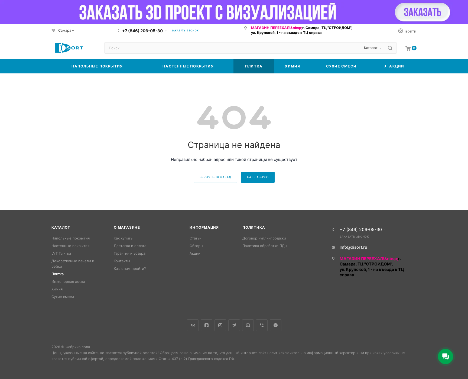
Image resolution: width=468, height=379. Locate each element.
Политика (253, 227)
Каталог (60, 227)
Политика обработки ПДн (264, 246)
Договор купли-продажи (264, 238)
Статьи (196, 238)
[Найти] (390, 48)
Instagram (220, 325)
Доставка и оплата (130, 246)
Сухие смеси (62, 296)
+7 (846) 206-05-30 (142, 30)
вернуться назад (215, 177)
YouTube (248, 325)
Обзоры (196, 246)
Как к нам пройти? (130, 268)
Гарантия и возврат (130, 253)
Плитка (57, 274)
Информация (204, 227)
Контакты (122, 261)
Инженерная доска (68, 281)
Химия (57, 289)
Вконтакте (193, 325)
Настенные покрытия (70, 246)
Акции (195, 253)
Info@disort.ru (353, 247)
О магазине (127, 227)
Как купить (123, 238)
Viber (262, 325)
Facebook (206, 325)
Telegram (234, 325)
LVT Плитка (61, 253)
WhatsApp (275, 325)
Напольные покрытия (70, 238)
